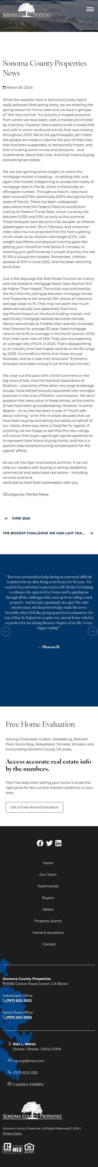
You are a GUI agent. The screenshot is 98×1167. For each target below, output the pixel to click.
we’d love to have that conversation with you (40, 482)
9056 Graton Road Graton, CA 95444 (36, 984)
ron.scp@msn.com (28, 1061)
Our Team (48, 874)
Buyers (48, 898)
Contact (49, 944)
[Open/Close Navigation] (90, 9)
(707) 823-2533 (25, 1073)
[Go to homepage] (27, 10)
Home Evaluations (48, 932)
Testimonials (48, 886)
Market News (37, 494)
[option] (49, 616)
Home (48, 863)
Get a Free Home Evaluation (34, 807)
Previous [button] (5, 631)
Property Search (48, 921)
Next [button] (92, 631)
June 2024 (21, 518)
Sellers (48, 909)
